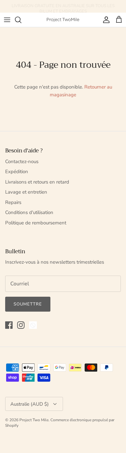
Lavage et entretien (26, 192)
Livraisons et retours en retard (37, 182)
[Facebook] (9, 325)
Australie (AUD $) (29, 404)
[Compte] (105, 20)
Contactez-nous (21, 161)
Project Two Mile (33, 420)
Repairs (13, 202)
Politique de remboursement (35, 223)
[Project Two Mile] (63, 20)
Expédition (16, 171)
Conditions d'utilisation (29, 212)
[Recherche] (21, 20)
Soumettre (28, 304)
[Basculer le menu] (7, 20)
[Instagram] (21, 325)
